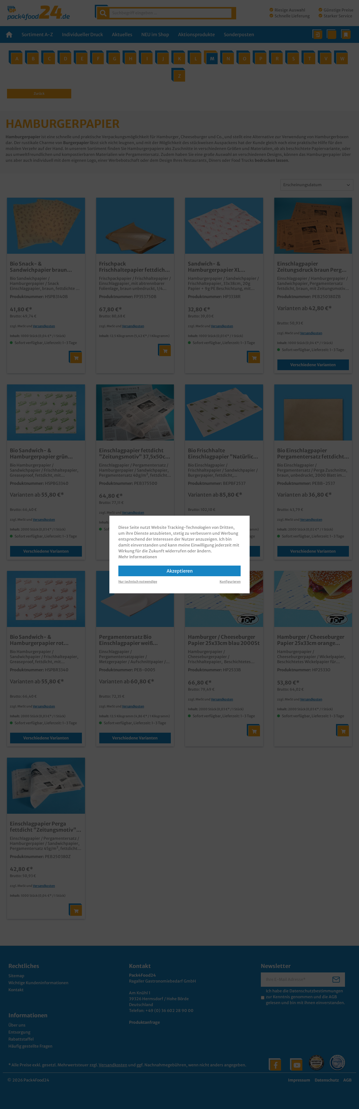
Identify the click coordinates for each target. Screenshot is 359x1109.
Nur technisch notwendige (137, 582)
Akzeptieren (180, 571)
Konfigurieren (230, 582)
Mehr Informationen (137, 556)
